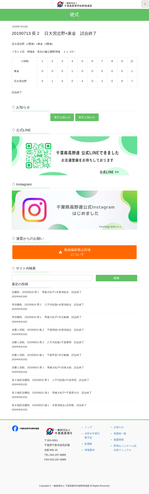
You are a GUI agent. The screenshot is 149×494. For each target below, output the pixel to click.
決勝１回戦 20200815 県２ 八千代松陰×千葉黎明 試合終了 (48, 342)
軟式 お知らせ (87, 117)
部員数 (88, 443)
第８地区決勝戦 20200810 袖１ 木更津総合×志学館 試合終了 (49, 405)
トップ (88, 427)
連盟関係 (119, 439)
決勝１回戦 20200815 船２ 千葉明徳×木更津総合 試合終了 (48, 329)
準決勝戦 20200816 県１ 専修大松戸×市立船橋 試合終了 (47, 317)
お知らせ (119, 427)
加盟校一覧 (120, 433)
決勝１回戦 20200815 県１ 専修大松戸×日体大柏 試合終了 (48, 367)
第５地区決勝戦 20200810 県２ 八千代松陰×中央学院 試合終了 (50, 380)
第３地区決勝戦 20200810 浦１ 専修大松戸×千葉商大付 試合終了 (52, 392)
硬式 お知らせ (62, 117)
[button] (74, 252)
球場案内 (89, 449)
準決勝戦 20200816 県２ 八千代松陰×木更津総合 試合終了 (48, 304)
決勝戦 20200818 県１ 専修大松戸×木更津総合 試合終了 (47, 292)
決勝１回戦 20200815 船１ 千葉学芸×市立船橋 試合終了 (47, 355)
